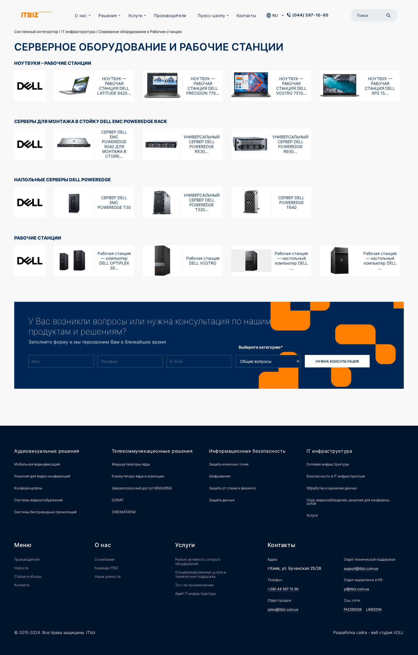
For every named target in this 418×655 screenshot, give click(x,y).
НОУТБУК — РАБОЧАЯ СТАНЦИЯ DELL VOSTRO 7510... (291, 85)
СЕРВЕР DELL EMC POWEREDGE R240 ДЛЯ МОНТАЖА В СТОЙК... (114, 144)
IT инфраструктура (78, 31)
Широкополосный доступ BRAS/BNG (142, 488)
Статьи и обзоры (27, 576)
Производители (170, 15)
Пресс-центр (211, 15)
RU (275, 15)
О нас (81, 15)
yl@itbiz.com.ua (356, 589)
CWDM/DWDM (124, 512)
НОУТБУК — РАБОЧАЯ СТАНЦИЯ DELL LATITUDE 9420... (114, 85)
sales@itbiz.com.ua (283, 609)
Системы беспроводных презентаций (45, 512)
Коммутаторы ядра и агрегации (138, 476)
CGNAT (118, 500)
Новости (21, 568)
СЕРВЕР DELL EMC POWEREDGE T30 (114, 202)
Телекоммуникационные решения (152, 451)
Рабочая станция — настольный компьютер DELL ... (291, 260)
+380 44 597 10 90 (283, 589)
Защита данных (222, 500)
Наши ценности (108, 576)
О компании (104, 559)
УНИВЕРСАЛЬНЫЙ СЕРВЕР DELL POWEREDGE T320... (202, 202)
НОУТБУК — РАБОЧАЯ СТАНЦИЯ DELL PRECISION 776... (202, 85)
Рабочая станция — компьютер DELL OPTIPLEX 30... (114, 260)
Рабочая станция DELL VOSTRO (203, 260)
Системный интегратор (36, 31)
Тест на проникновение (194, 585)
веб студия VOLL (387, 632)
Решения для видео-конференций (42, 476)
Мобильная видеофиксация (37, 464)
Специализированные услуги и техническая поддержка (200, 574)
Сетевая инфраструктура (328, 464)
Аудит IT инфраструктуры (195, 593)
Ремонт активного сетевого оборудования (198, 561)
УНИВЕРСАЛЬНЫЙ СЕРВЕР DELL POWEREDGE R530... (202, 144)
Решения (107, 15)
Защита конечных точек (229, 464)
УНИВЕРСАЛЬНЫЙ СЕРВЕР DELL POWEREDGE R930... (290, 144)
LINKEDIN (374, 609)
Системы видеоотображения (38, 500)
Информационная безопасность (247, 451)
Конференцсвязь (28, 488)
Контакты (246, 15)
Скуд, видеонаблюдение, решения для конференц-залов (348, 502)
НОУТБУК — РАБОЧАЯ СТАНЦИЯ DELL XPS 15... (380, 85)
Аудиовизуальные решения (46, 451)
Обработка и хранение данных (332, 488)
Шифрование (219, 476)
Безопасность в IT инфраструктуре (336, 476)
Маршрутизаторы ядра (131, 464)
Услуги (135, 15)
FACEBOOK (353, 609)
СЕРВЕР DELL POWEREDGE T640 (291, 202)
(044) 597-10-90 (310, 15)
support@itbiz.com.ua (361, 568)
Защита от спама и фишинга (232, 488)
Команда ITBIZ (106, 568)
